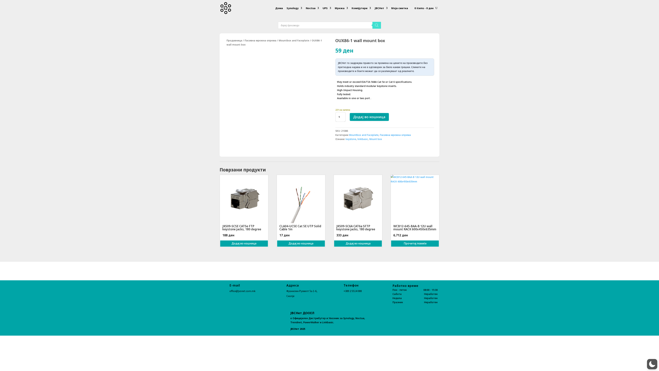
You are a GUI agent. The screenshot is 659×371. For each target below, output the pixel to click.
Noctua (310, 8)
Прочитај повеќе (415, 243)
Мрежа (339, 8)
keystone (351, 139)
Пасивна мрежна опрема (260, 40)
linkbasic (362, 139)
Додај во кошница (369, 117)
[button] (652, 364)
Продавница (234, 40)
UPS (325, 8)
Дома (279, 8)
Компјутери (359, 8)
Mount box (375, 139)
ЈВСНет (379, 8)
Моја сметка (399, 8)
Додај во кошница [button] (244, 243)
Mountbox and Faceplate (294, 40)
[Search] (376, 25)
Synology (293, 8)
